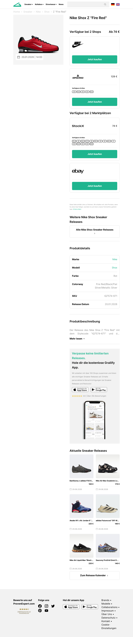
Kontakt (105, 621)
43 (83, 144)
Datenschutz (108, 617)
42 (74, 144)
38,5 (78, 92)
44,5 (91, 144)
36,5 (82, 141)
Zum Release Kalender (93, 575)
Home (16, 11)
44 (87, 144)
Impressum (107, 610)
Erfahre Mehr (77, 209)
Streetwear (50, 4)
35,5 (74, 141)
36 (78, 141)
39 (83, 92)
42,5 (78, 144)
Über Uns (106, 614)
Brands (105, 600)
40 (87, 92)
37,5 (87, 141)
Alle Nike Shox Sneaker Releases (94, 229)
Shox (47, 11)
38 (74, 92)
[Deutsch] (113, 4)
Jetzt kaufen (95, 59)
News (61, 4)
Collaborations (109, 607)
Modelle (105, 603)
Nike (38, 11)
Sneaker (27, 4)
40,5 (91, 92)
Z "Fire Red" (59, 11)
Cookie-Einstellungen (108, 626)
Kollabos (38, 4)
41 (113, 141)
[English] (118, 4)
